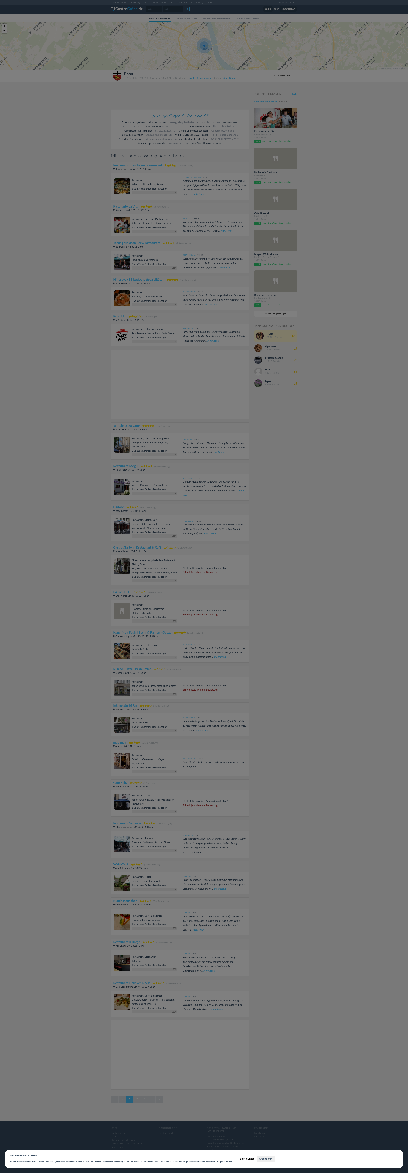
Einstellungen (247, 1159)
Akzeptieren (265, 1159)
